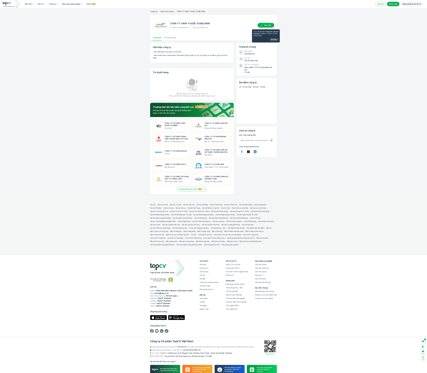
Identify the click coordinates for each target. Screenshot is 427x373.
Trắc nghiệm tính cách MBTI (255, 228)
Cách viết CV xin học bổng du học (214, 238)
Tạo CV (40, 4)
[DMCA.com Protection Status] (170, 280)
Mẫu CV (268, 228)
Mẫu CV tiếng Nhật (189, 231)
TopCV (90, 4)
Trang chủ (154, 11)
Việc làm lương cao (262, 268)
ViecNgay (203, 305)
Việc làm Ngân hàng (184, 221)
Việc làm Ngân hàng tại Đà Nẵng (160, 218)
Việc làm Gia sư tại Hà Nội (240, 208)
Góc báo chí (204, 268)
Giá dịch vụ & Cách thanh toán (266, 295)
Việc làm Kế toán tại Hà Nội (219, 211)
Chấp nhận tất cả (268, 369)
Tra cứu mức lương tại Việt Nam (199, 228)
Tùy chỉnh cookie (251, 369)
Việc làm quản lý (261, 272)
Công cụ (52, 4)
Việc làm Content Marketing (239, 218)
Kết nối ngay (171, 296)
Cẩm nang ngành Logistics (230, 245)
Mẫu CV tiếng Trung (203, 231)
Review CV (230, 275)
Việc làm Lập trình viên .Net (171, 225)
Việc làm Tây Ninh (156, 208)
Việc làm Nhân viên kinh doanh (182, 218)
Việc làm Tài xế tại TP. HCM (178, 211)
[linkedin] (161, 331)
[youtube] (157, 331)
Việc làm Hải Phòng (216, 205)
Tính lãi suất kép (232, 291)
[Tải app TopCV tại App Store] (158, 317)
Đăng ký (380, 4)
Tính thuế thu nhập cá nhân (236, 228)
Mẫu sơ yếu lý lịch (171, 241)
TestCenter (204, 298)
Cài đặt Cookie (205, 286)
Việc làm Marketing (200, 218)
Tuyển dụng (204, 272)
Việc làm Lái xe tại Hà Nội (258, 208)
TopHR (202, 302)
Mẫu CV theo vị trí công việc (159, 231)
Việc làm (28, 4)
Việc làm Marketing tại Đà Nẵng (203, 215)
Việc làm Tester (155, 225)
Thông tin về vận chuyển (264, 298)
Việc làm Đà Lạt (168, 208)
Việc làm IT (259, 275)
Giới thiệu (203, 264)
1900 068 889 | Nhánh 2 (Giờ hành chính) (174, 291)
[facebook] (152, 331)
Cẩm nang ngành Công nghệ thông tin (162, 245)
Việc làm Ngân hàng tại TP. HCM (247, 215)
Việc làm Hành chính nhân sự (201, 221)
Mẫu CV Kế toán (217, 231)
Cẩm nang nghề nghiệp (71, 4)
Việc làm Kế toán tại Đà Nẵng (260, 211)
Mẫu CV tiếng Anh (175, 231)
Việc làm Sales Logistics (234, 221)
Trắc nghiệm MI (231, 309)
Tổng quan (157, 37)
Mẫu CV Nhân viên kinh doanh (234, 231)
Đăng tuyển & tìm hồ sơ (412, 4)
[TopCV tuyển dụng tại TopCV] (171, 268)
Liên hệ (202, 275)
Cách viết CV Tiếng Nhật (175, 238)
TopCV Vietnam (164, 298)
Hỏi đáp (202, 279)
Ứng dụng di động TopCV (235, 284)
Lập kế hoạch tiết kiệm (234, 295)
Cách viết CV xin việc (205, 235)
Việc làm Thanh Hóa (230, 205)
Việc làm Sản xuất (247, 225)
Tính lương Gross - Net (218, 228)
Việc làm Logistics (218, 221)
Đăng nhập (393, 4)
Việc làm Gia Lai (180, 208)
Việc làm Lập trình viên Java (191, 225)
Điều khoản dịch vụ (207, 289)
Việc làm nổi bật (260, 264)
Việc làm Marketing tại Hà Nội (159, 215)
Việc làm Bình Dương (245, 205)
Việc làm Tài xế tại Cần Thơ (158, 211)
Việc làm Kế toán (255, 218)
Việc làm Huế (225, 208)
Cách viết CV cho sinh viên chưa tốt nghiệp (227, 235)
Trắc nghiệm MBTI (232, 305)
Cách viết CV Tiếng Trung (193, 238)
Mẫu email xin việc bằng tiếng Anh (250, 241)
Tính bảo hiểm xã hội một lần (236, 302)
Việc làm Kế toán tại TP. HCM (239, 211)
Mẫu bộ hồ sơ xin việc (157, 241)
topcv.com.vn (270, 354)
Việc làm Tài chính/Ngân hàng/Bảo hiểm (163, 221)
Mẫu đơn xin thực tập (218, 241)
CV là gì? (193, 235)
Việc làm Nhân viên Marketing (218, 218)
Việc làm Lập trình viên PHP (210, 225)
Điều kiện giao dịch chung (264, 291)
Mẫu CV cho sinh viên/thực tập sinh (177, 235)
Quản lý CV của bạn (233, 264)
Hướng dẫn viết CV (233, 268)
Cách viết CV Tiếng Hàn (157, 238)
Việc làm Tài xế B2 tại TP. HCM (199, 211)
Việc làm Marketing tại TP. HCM (181, 215)
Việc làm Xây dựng (250, 221)
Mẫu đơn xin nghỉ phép (186, 241)
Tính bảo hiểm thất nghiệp (235, 298)
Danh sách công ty (167, 11)
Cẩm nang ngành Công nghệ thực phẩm (189, 245)
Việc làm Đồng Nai (260, 205)
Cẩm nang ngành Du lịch (212, 245)
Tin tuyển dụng (170, 37)
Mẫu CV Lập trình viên (157, 235)
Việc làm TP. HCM (175, 205)
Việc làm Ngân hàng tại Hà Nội (225, 215)
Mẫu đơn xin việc (232, 241)
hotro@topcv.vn (162, 293)
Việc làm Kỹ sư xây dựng (266, 221)
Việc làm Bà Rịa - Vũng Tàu (210, 208)
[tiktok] (166, 331)
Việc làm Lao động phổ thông (230, 225)
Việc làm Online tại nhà (179, 228)
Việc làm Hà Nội (163, 205)
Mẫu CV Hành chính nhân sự (254, 231)
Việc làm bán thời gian (263, 282)
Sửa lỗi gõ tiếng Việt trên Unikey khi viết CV (241, 238)
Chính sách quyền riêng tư (209, 282)
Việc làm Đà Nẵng (202, 205)
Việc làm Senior (260, 279)
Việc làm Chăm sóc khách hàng (160, 228)
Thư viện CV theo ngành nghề (237, 272)
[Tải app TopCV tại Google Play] (176, 317)
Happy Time (204, 309)
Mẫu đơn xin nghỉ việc (203, 241)
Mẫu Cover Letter (262, 238)
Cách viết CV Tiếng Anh (250, 235)
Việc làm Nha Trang (194, 208)
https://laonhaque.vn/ (180, 27)
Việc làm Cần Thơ (188, 205)
